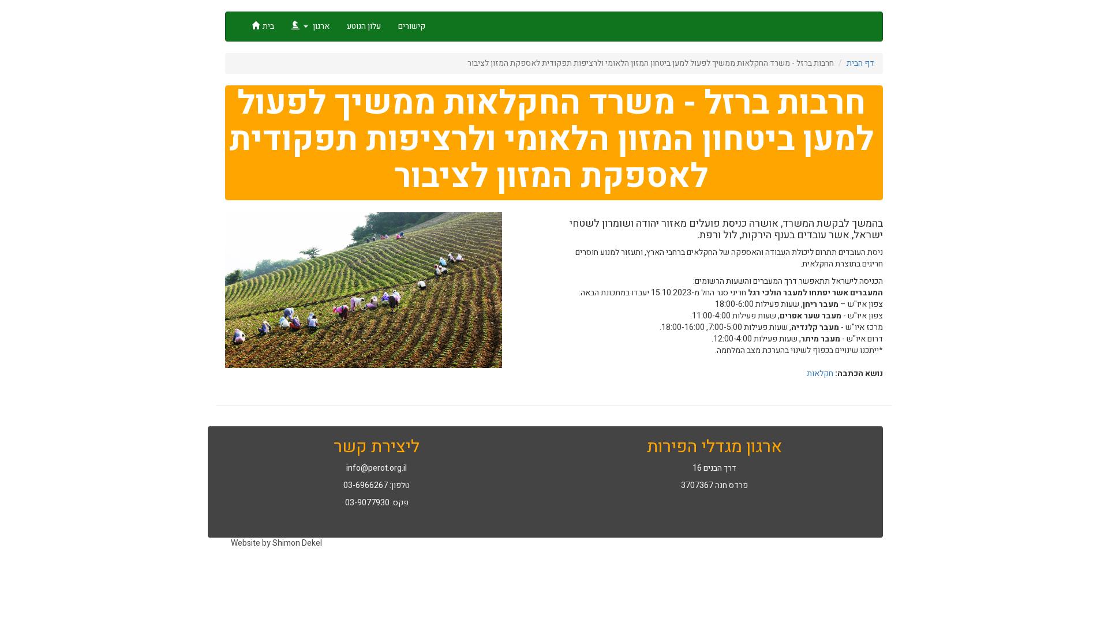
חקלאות (820, 373)
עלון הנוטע (364, 26)
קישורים (411, 26)
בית (268, 26)
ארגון (320, 26)
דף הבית (860, 63)
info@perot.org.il (376, 468)
